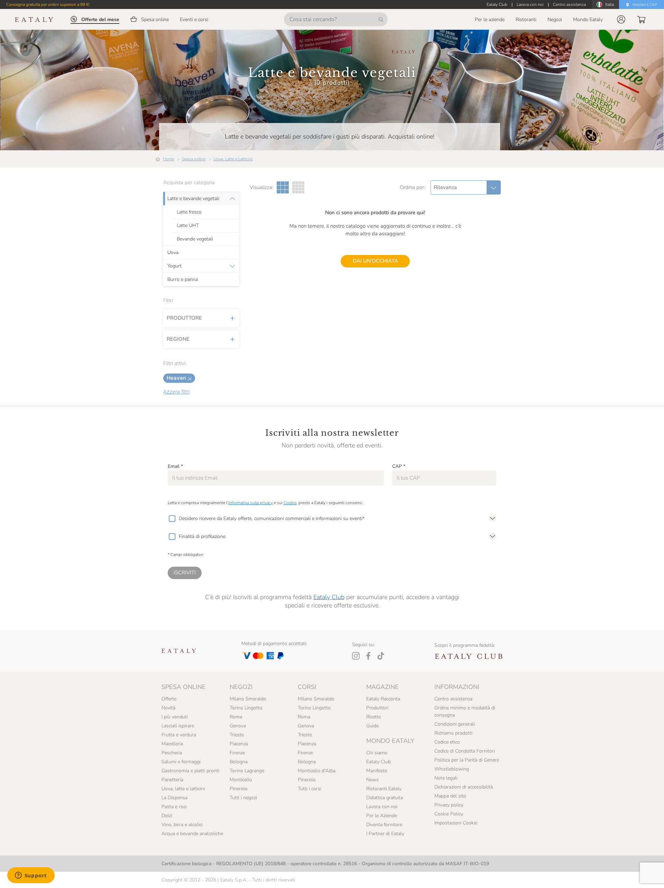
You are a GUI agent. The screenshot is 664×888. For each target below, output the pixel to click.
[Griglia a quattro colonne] (298, 187)
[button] (621, 19)
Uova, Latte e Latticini (233, 159)
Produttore (184, 317)
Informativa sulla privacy (250, 503)
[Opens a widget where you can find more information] (31, 876)
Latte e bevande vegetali (193, 198)
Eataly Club (328, 597)
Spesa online (193, 159)
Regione (178, 339)
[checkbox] (172, 518)
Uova (172, 252)
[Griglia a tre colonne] (283, 187)
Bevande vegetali (195, 239)
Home (168, 159)
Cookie (290, 503)
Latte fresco (189, 212)
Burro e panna (182, 279)
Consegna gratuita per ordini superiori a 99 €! (48, 4)
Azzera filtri (176, 391)
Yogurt (174, 266)
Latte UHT (188, 225)
